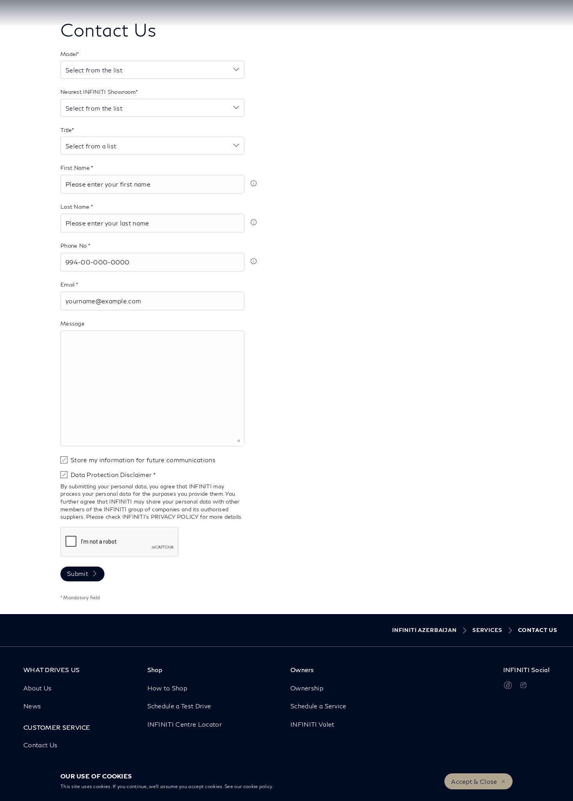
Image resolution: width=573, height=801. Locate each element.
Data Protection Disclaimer (112, 474)
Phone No (74, 245)
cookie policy (257, 786)
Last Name (75, 206)
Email (68, 284)
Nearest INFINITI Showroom (98, 91)
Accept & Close (474, 781)
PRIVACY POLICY (174, 516)
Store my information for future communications (143, 459)
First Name (75, 167)
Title (66, 130)
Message (72, 323)
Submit (77, 573)
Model (68, 54)
